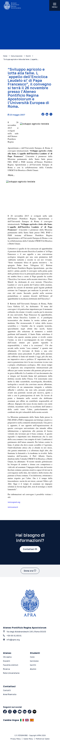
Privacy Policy (15, 739)
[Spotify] (34, 711)
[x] (51, 114)
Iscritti (33, 665)
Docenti (6, 661)
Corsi (32, 657)
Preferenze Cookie (43, 739)
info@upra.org (13, 639)
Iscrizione (34, 661)
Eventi (28, 56)
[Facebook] (5, 711)
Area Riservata (9, 694)
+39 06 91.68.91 (14, 635)
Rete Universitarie (11, 673)
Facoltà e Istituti (10, 665)
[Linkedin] (24, 711)
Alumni (33, 669)
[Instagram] (10, 711)
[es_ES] (32, 720)
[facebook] (43, 114)
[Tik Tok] (29, 711)
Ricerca (6, 669)
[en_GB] (27, 720)
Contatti (7, 690)
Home (5, 56)
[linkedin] (47, 114)
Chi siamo (7, 657)
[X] (15, 711)
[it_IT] (22, 720)
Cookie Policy (28, 739)
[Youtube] (20, 711)
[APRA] (15, 5)
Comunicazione (16, 56)
